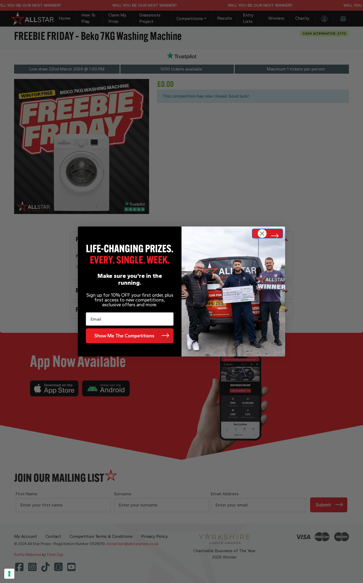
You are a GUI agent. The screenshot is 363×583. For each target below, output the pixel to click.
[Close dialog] (267, 233)
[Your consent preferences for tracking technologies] (9, 574)
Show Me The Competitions (124, 336)
